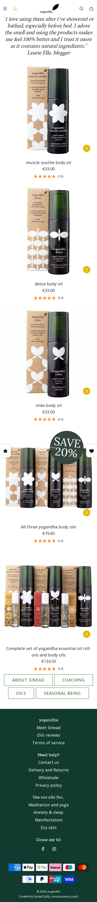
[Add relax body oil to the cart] (86, 391)
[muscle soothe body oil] (48, 110)
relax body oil (48, 405)
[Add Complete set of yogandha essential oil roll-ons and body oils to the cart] (86, 634)
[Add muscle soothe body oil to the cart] (86, 148)
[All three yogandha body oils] (48, 475)
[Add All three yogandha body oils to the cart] (86, 512)
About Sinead (28, 680)
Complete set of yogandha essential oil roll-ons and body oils (48, 652)
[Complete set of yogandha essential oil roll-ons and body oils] (48, 596)
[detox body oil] (48, 232)
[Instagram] (54, 849)
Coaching (73, 680)
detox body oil (48, 283)
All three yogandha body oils (48, 527)
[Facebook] (43, 849)
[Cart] (91, 9)
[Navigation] (5, 9)
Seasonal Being (62, 693)
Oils (21, 693)
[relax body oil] (48, 353)
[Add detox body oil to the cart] (86, 269)
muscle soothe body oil (48, 162)
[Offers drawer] (15, 9)
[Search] (81, 9)
